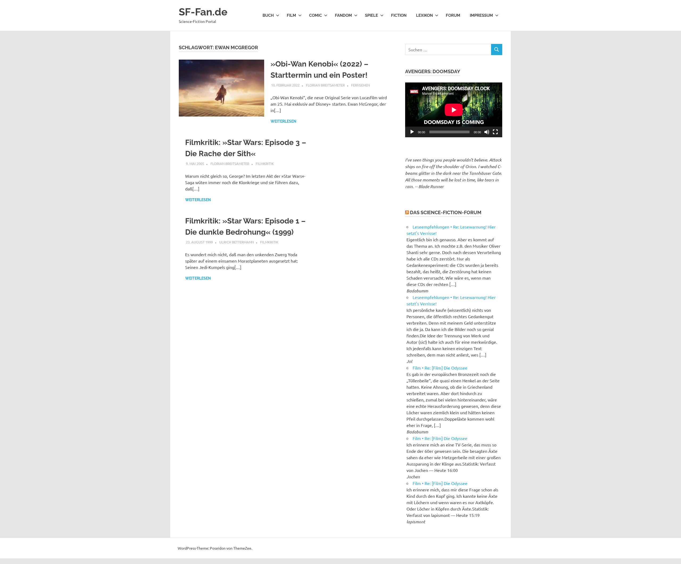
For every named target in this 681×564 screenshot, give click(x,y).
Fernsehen (360, 85)
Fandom (343, 15)
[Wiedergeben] (412, 132)
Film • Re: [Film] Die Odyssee (440, 367)
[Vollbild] (495, 132)
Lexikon (424, 15)
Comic (315, 15)
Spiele (371, 15)
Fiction (398, 15)
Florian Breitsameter (325, 85)
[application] (453, 109)
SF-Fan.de (203, 12)
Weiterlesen (283, 121)
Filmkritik (265, 163)
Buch (268, 15)
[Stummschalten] (486, 132)
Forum (453, 15)
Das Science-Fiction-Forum (445, 212)
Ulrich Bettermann (236, 242)
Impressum (481, 15)
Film (291, 15)
